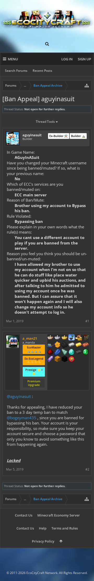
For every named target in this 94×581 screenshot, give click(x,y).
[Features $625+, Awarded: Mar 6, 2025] (86, 352)
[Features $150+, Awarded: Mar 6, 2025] (86, 345)
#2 (87, 469)
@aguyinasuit (19, 396)
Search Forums (16, 70)
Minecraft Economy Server (58, 515)
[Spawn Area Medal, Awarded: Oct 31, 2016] (78, 337)
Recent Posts (42, 70)
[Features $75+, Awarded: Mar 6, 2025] (71, 345)
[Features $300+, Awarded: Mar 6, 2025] (64, 352)
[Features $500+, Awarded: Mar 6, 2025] (78, 352)
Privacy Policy (43, 541)
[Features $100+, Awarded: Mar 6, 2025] (78, 345)
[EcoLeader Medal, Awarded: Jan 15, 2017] (50, 337)
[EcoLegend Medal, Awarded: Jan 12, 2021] (64, 337)
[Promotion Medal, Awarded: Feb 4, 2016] (86, 337)
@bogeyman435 (21, 417)
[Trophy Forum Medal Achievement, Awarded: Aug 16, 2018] (71, 359)
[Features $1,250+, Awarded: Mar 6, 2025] (64, 359)
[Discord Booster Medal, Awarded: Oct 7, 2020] (50, 345)
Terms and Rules (64, 528)
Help (42, 528)
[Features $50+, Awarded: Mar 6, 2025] (64, 345)
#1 (87, 321)
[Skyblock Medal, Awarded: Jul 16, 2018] (71, 337)
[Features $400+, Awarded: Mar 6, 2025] (71, 352)
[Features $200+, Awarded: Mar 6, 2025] (50, 352)
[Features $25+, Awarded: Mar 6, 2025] (57, 345)
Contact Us (23, 515)
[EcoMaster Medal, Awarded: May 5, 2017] (57, 337)
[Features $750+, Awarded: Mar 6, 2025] (50, 359)
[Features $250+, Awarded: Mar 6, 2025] (57, 352)
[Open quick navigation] (86, 86)
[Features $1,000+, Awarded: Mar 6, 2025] (57, 359)
